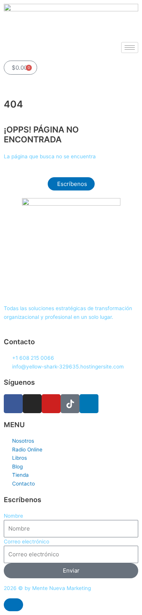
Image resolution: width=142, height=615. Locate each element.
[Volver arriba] (13, 604)
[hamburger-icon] (129, 47)
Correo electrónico (26, 542)
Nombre (13, 516)
